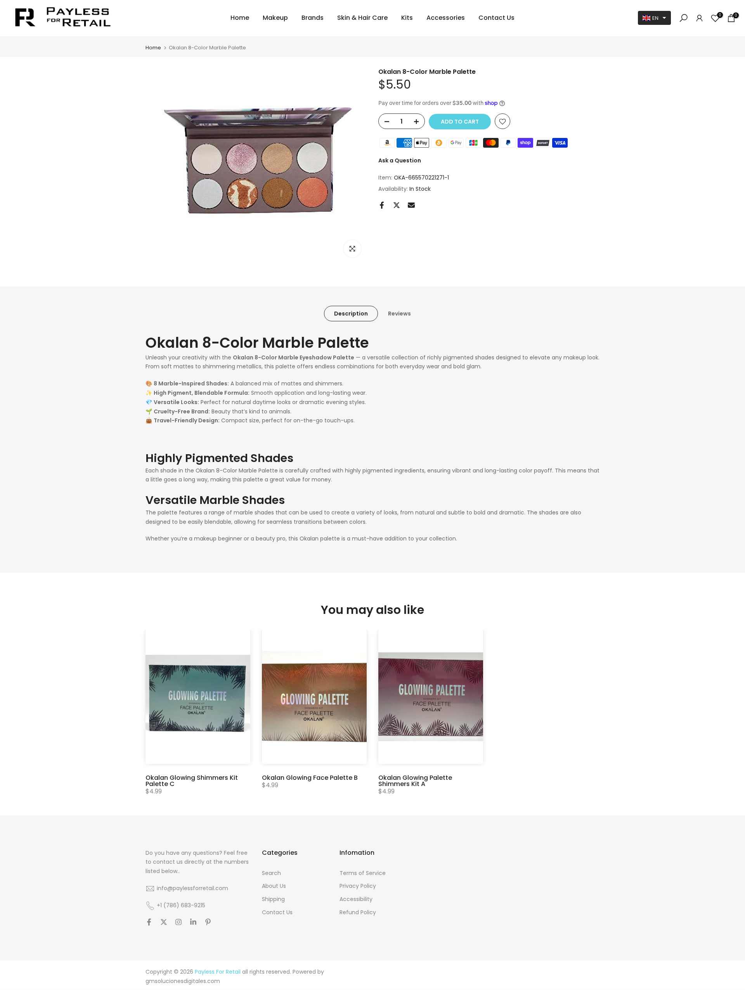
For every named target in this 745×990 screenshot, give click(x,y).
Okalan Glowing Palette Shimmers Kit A (415, 780)
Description (351, 313)
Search (271, 873)
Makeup (275, 17)
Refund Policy (358, 912)
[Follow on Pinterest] (207, 922)
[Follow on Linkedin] (193, 922)
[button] (654, 18)
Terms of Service (363, 873)
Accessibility (356, 899)
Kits (407, 17)
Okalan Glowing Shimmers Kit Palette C (192, 780)
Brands (312, 17)
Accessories (445, 17)
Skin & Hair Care (362, 17)
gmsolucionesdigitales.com (183, 981)
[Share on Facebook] (381, 205)
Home (239, 17)
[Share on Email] (411, 205)
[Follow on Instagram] (178, 922)
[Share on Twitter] (396, 205)
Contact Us (496, 17)
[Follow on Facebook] (149, 922)
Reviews (399, 313)
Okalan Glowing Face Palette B (310, 777)
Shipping (273, 899)
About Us (274, 886)
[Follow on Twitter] (163, 922)
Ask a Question (399, 161)
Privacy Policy (358, 886)
